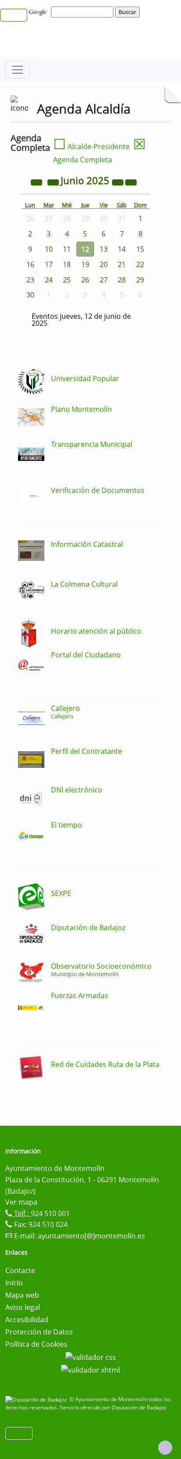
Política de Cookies (36, 1344)
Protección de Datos (39, 1332)
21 (122, 264)
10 (49, 249)
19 (85, 264)
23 (30, 280)
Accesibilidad (26, 1319)
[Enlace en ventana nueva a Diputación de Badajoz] (37, 1399)
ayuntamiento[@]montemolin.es (91, 1236)
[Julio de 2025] (131, 181)
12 (85, 249)
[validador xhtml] (90, 1369)
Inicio (14, 1283)
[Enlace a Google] (39, 11)
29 (140, 280)
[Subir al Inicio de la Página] (165, 1448)
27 (104, 280)
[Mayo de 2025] (54, 181)
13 (104, 249)
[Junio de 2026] (118, 181)
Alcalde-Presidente (91, 146)
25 (67, 280)
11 (67, 249)
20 (104, 264)
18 (67, 264)
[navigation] (83, 12)
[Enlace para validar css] (90, 1356)
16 (30, 264)
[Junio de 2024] (37, 181)
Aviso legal (22, 1307)
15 (140, 249)
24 (49, 280)
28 (122, 280)
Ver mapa (21, 1202)
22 (140, 264)
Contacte (20, 1270)
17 (49, 264)
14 (122, 249)
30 (30, 295)
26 (85, 280)
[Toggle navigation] (17, 69)
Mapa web (22, 1295)
